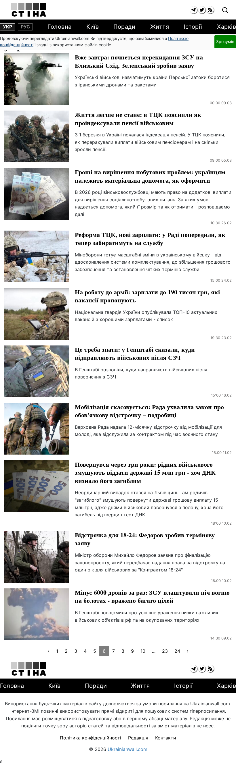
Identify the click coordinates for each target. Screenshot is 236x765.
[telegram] (193, 9)
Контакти (165, 738)
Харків (226, 26)
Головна (59, 26)
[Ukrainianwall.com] (28, 10)
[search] (225, 10)
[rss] (210, 9)
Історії (193, 26)
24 (177, 651)
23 (165, 651)
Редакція (138, 738)
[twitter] (201, 9)
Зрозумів (225, 41)
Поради (124, 26)
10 (142, 651)
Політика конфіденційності (90, 738)
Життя (159, 26)
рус (25, 27)
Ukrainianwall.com (127, 749)
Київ (92, 26)
